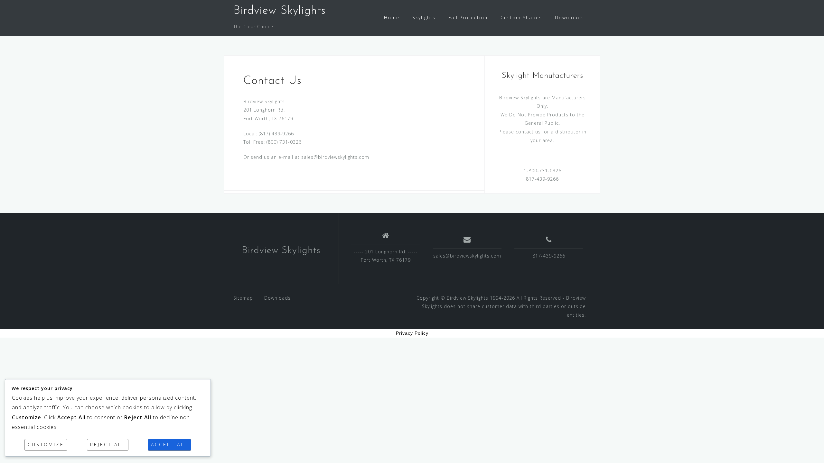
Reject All (107, 444)
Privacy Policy (412, 333)
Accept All (169, 444)
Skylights (423, 17)
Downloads (569, 17)
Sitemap (243, 298)
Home (391, 17)
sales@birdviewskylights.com (467, 256)
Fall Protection (468, 17)
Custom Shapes (521, 17)
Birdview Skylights (279, 11)
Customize (46, 444)
